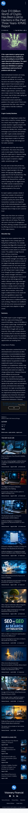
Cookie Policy (19, 803)
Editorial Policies (10, 803)
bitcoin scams (4, 432)
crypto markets (11, 432)
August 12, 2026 (4, 753)
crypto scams (19, 432)
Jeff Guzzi (3, 424)
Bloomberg (16, 61)
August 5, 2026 (4, 771)
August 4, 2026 (4, 778)
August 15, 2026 (4, 744)
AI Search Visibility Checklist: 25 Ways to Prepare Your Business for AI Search (9, 767)
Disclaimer (22, 800)
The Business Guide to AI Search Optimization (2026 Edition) (9, 758)
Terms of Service (6, 800)
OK (14, 407)
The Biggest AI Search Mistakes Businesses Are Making (8, 749)
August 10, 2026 (4, 762)
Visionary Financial (5, 466)
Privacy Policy (21, 405)
